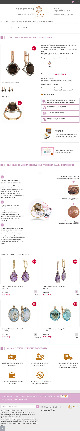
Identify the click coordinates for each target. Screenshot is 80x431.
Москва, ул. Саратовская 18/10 (62, 9)
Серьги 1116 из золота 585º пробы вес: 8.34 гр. (12, 287)
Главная (6, 28)
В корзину (36, 292)
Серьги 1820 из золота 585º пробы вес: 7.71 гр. (53, 287)
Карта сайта (5, 410)
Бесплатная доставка (63, 15)
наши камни (7, 399)
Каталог (13, 28)
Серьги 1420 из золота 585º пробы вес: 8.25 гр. (13, 330)
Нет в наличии (49, 94)
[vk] (58, 397)
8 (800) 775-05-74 (51, 406)
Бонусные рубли (20, 399)
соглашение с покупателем (13, 396)
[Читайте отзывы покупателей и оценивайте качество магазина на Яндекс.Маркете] (64, 396)
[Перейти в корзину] (74, 2)
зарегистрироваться (57, 80)
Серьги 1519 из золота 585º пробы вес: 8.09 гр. (53, 330)
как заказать (31, 396)
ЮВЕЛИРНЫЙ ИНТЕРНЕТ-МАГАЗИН (16, 2)
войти (70, 80)
